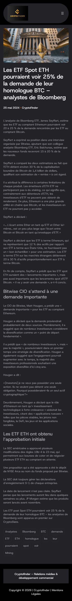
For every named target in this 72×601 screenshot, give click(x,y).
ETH (17, 538)
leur (55, 538)
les (45, 538)
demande (57, 531)
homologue (32, 538)
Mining (9, 553)
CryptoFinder (30, 107)
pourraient (11, 545)
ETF (7, 538)
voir (36, 545)
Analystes (11, 531)
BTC (43, 531)
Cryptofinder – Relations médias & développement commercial (36, 576)
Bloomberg (29, 531)
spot (26, 545)
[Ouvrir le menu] (62, 13)
